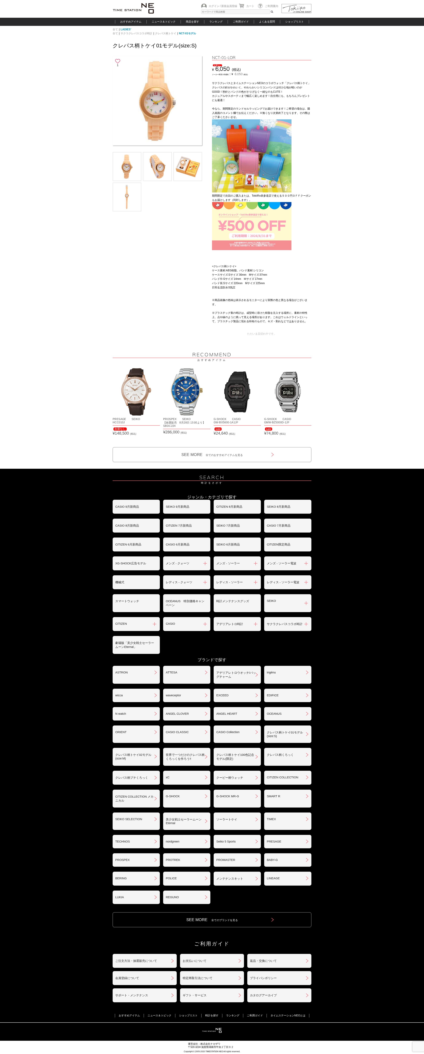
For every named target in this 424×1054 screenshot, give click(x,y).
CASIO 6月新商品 (177, 544)
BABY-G (272, 860)
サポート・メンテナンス (131, 995)
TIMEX (271, 819)
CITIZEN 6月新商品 (128, 544)
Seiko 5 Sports (226, 841)
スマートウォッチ (127, 601)
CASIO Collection (227, 732)
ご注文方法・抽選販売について (136, 961)
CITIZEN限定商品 (278, 544)
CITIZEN (121, 623)
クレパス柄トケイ (165, 33)
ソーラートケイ (226, 819)
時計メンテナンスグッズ (232, 601)
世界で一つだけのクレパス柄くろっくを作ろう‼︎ (185, 756)
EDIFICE (273, 695)
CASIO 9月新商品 (127, 506)
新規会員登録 (229, 6)
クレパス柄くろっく (280, 754)
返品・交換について (263, 961)
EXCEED (222, 695)
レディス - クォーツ (179, 582)
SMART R (273, 796)
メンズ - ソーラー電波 (281, 563)
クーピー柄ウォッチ (229, 777)
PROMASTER (225, 860)
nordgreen (172, 841)
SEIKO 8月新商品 (278, 506)
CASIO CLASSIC (177, 732)
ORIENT (121, 732)
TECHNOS (122, 841)
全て (115, 29)
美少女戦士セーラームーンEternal (184, 821)
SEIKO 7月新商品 (228, 525)
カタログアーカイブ (263, 995)
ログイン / (215, 6)
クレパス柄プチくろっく (131, 777)
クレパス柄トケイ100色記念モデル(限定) (235, 756)
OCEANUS (274, 713)
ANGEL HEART (226, 713)
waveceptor (173, 695)
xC (167, 777)
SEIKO (271, 600)
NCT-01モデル (187, 33)
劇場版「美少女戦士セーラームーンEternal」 (134, 645)
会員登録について (127, 978)
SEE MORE (212, 454)
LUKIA (119, 897)
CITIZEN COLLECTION (282, 777)
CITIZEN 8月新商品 (229, 506)
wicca (119, 695)
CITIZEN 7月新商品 (179, 525)
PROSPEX (122, 860)
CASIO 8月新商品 (127, 525)
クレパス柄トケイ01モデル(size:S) (155, 46)
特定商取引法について (197, 978)
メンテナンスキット (229, 878)
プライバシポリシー (263, 978)
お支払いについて (195, 961)
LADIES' (126, 29)
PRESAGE (274, 841)
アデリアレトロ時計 (229, 624)
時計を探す (211, 1015)
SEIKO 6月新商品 (228, 544)
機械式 (119, 582)
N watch (120, 713)
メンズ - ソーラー (228, 563)
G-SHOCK (173, 796)
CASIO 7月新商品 (279, 525)
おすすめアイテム (130, 21)
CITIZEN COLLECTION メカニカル (134, 798)
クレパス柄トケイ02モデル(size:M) (133, 756)
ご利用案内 (271, 6)
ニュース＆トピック (164, 21)
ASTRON (121, 672)
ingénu (271, 672)
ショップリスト (294, 21)
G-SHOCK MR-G (227, 796)
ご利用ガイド (241, 21)
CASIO (170, 623)
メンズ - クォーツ (177, 563)
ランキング (216, 21)
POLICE (171, 878)
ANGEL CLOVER (177, 713)
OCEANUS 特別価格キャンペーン (185, 603)
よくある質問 (267, 21)
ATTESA (171, 672)
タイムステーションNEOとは (287, 1015)
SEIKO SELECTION (128, 819)
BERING (121, 878)
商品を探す (192, 21)
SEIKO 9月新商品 (177, 506)
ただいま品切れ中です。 (261, 333)
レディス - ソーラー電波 (283, 582)
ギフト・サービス (195, 995)
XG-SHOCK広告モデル (130, 563)
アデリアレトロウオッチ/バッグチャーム (236, 674)
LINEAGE (273, 878)
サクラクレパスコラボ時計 (136, 33)
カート (250, 6)
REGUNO (172, 897)
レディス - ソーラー (229, 582)
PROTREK (173, 860)
